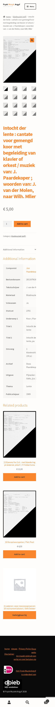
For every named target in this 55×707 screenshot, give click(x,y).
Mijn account (9, 702)
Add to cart (22, 223)
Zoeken (27, 702)
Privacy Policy (25, 648)
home (7, 648)
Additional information (13, 249)
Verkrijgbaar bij (19, 615)
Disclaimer (9, 654)
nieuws (14, 648)
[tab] (19, 250)
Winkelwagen (42, 700)
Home (8, 17)
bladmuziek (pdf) (19, 17)
